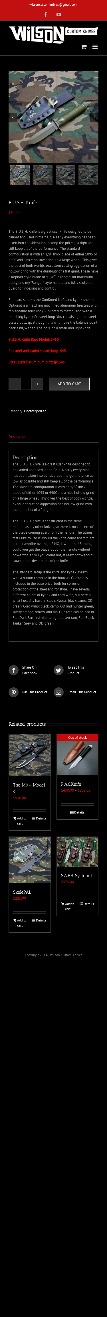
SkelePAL (22, 892)
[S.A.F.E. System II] (77, 852)
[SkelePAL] (30, 860)
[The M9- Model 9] (30, 755)
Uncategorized (35, 411)
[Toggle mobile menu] (95, 47)
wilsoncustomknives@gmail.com (53, 4)
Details (41, 818)
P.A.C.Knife (71, 784)
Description (17, 436)
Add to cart (69, 383)
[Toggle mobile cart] (84, 47)
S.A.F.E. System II (77, 875)
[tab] (53, 437)
